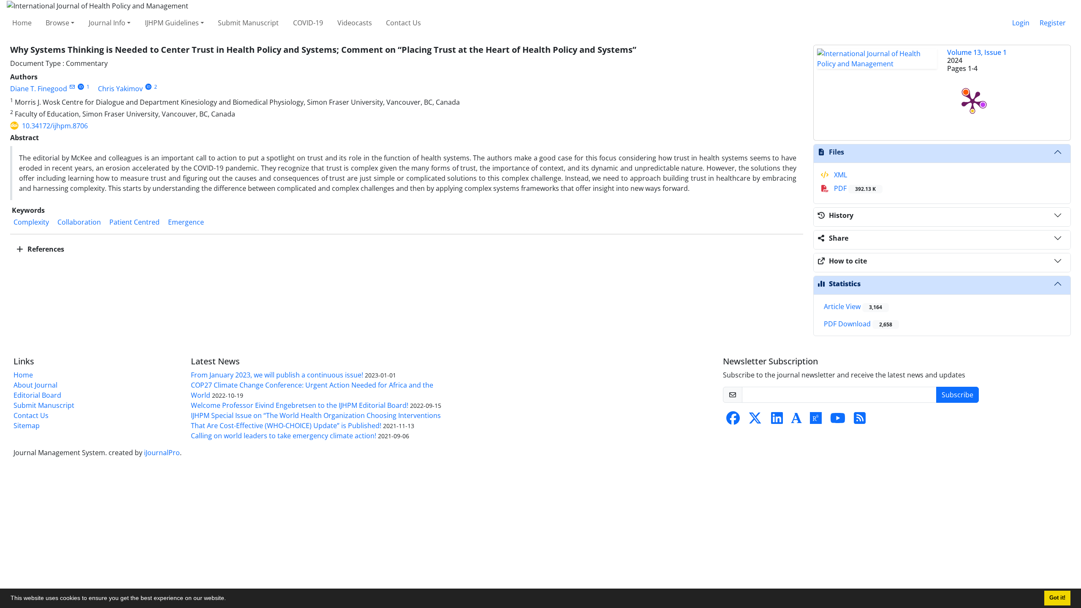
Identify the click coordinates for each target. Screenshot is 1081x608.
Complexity (31, 222)
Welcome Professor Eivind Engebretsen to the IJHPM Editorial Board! (299, 405)
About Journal (35, 385)
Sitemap (27, 425)
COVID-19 (308, 22)
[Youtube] (838, 420)
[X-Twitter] (755, 420)
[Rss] (860, 420)
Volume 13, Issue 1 (977, 52)
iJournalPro (162, 452)
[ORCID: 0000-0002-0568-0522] (81, 86)
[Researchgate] (816, 420)
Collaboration (79, 222)
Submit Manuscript (248, 22)
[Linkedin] (777, 420)
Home (22, 22)
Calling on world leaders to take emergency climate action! (283, 435)
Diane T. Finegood (38, 88)
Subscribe (957, 394)
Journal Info (107, 22)
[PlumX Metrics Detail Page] (972, 101)
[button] (229, 599)
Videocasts (354, 22)
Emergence (186, 222)
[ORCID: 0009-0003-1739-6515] (148, 86)
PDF (854, 188)
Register (1053, 22)
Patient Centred (134, 222)
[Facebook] (733, 420)
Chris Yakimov (120, 88)
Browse (57, 22)
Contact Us (403, 22)
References (45, 249)
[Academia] (796, 420)
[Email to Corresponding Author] (72, 86)
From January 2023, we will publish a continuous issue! (277, 375)
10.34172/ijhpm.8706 (55, 125)
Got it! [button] (1057, 598)
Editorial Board (37, 395)
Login (1020, 22)
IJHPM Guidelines (172, 22)
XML (839, 174)
